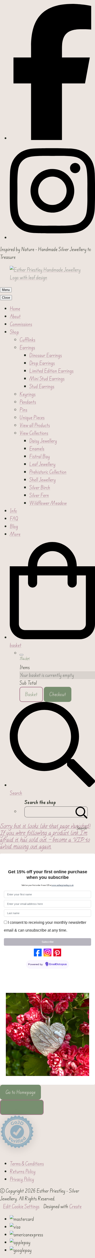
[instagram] (52, 237)
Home (15, 308)
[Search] (82, 811)
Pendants (27, 402)
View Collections (33, 433)
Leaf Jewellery (42, 464)
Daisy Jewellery (43, 440)
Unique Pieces (32, 417)
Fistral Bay (39, 456)
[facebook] (52, 138)
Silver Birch (39, 487)
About (15, 316)
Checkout (57, 694)
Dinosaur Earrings (45, 355)
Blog (14, 526)
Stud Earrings (41, 386)
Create (75, 1206)
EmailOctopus (58, 964)
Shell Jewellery (42, 479)
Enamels (36, 448)
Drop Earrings (42, 363)
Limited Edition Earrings (51, 370)
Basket (31, 694)
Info (13, 510)
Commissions (21, 324)
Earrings (27, 347)
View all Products (34, 425)
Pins (23, 409)
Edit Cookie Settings (21, 1206)
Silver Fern (39, 495)
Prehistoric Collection (47, 472)
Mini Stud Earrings (47, 378)
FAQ (14, 518)
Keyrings (27, 394)
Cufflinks (27, 339)
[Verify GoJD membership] (17, 1132)
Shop (14, 332)
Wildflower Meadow (48, 503)
